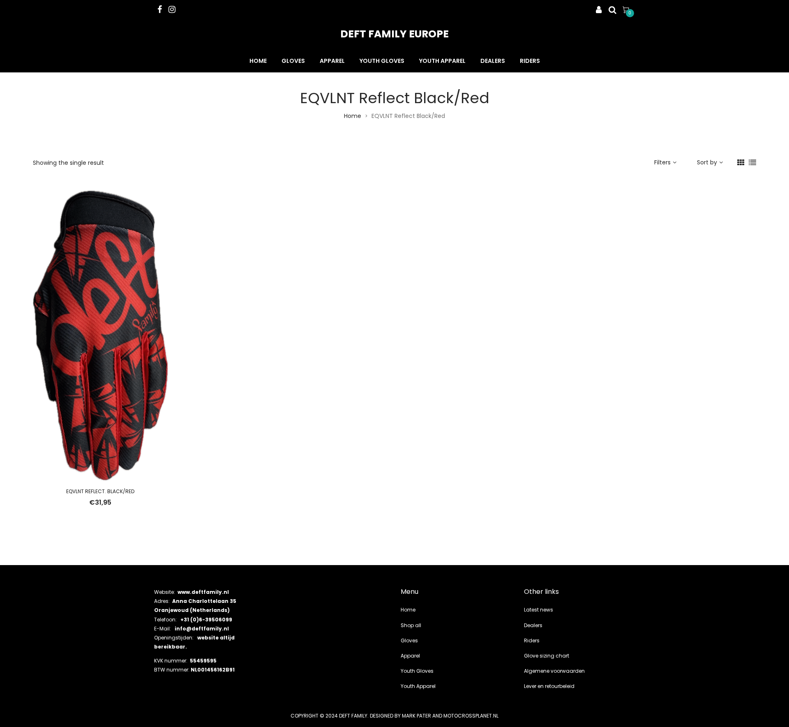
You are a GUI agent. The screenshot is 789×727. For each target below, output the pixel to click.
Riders (530, 61)
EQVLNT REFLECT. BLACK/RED (100, 491)
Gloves (293, 61)
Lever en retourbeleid (549, 686)
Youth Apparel (442, 61)
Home (258, 61)
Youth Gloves (382, 61)
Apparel (332, 61)
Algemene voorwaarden (554, 670)
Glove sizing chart (546, 655)
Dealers (492, 61)
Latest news (538, 609)
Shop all (411, 625)
